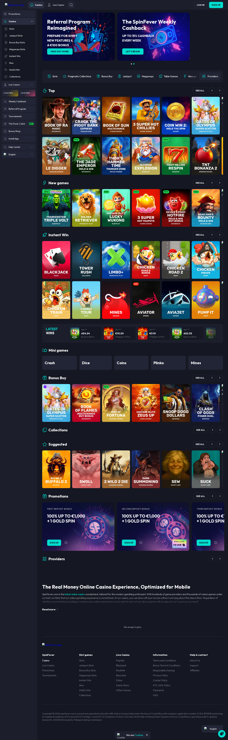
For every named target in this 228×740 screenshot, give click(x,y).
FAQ (155, 695)
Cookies (138, 735)
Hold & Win (85, 690)
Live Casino (48, 665)
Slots (81, 660)
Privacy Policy (160, 675)
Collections (85, 695)
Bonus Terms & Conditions (166, 665)
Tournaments (49, 675)
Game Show (122, 685)
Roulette (120, 670)
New (81, 685)
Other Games (123, 690)
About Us (195, 660)
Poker (119, 680)
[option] (52, 76)
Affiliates (194, 670)
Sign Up (54, 542)
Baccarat (121, 675)
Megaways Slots (88, 675)
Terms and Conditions (164, 660)
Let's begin (133, 51)
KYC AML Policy (161, 685)
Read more (49, 609)
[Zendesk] (222, 734)
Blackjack (121, 665)
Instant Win (85, 680)
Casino (45, 660)
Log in (200, 5)
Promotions (48, 670)
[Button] (71, 5)
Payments (158, 690)
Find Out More (60, 51)
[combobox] (212, 729)
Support (194, 665)
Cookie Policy (160, 680)
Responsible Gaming (164, 670)
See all (200, 90)
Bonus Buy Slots (87, 670)
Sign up (216, 5)
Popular (120, 660)
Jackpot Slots (86, 665)
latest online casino (75, 594)
